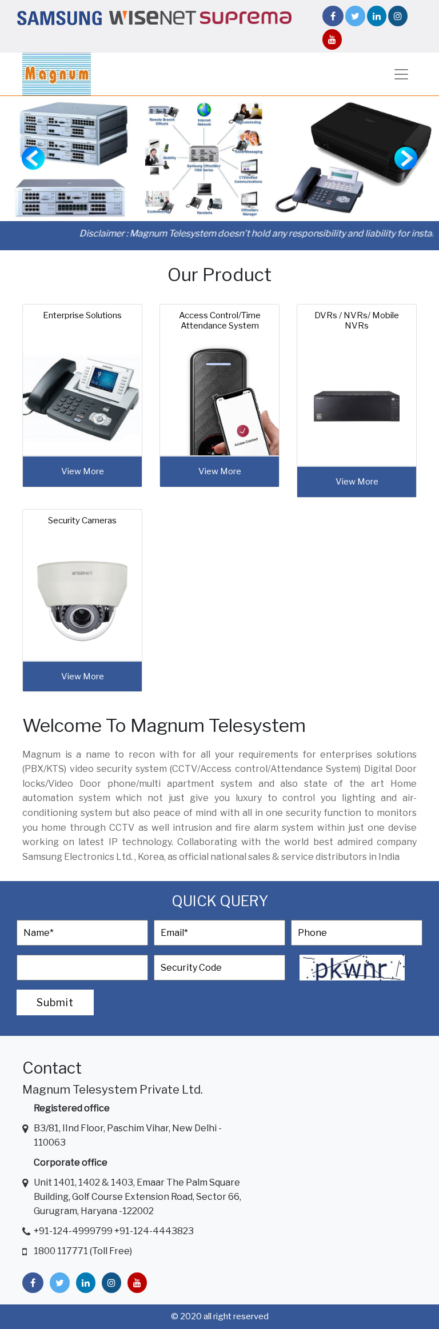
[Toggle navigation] (401, 74)
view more (82, 471)
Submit (55, 1002)
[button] (33, 158)
